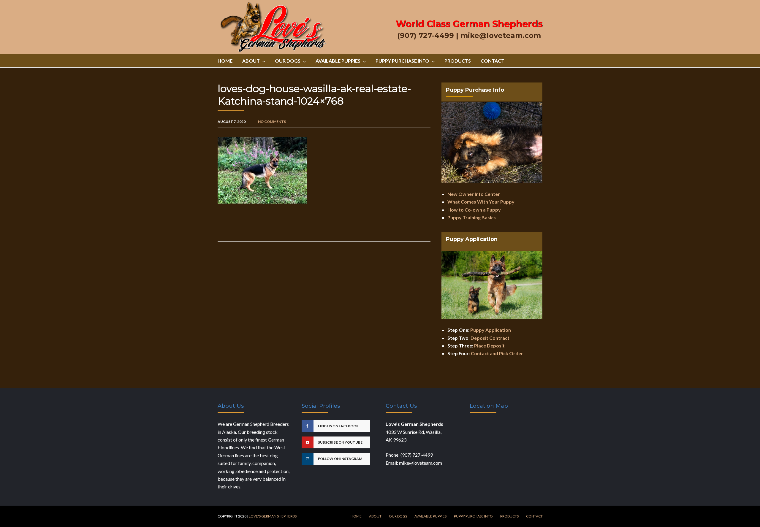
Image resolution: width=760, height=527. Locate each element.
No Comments (272, 121)
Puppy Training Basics (471, 217)
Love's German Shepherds (273, 516)
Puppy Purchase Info (402, 61)
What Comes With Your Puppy (480, 201)
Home (225, 61)
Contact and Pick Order (497, 353)
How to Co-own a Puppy (474, 209)
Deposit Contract (490, 338)
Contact (492, 61)
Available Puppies (338, 61)
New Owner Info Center (473, 194)
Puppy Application (490, 330)
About (251, 61)
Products (457, 61)
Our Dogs (287, 61)
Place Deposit (489, 345)
